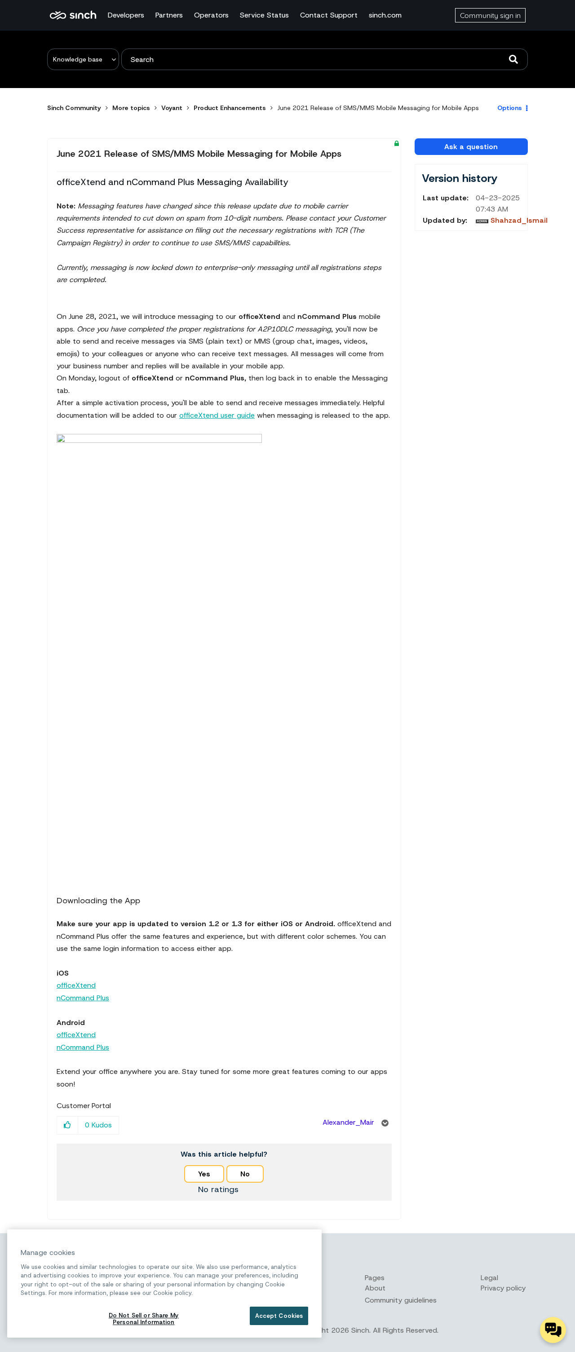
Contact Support (329, 15)
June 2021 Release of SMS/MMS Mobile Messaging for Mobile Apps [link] (378, 108)
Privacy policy (503, 1288)
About (375, 1288)
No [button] (245, 1174)
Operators (211, 15)
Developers (126, 15)
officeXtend (76, 985)
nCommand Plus (83, 998)
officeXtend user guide (217, 415)
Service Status (264, 15)
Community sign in (490, 15)
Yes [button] (204, 1174)
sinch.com (385, 15)
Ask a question (471, 146)
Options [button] (509, 108)
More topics (131, 108)
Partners (169, 15)
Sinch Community (73, 15)
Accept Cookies (279, 1316)
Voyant (171, 108)
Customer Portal (84, 1106)
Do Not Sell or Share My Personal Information (144, 1319)
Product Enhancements (230, 108)
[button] (67, 1125)
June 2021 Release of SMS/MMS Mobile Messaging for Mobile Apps (199, 153)
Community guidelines (401, 1300)
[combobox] (324, 59)
